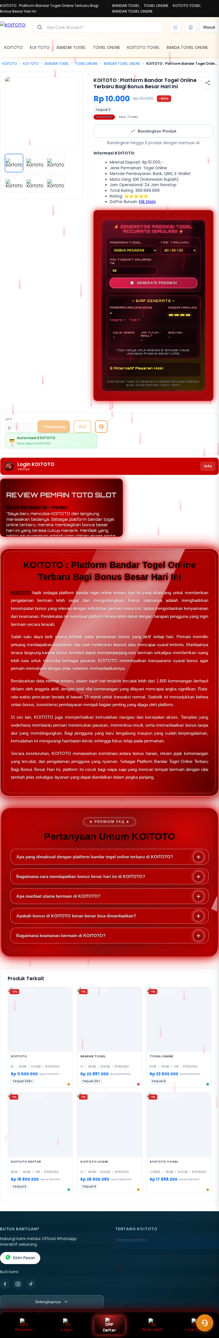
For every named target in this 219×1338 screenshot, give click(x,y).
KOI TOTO (40, 47)
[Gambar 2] (35, 163)
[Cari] (39, 27)
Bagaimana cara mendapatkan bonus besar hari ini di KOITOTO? (80, 876)
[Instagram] (18, 1284)
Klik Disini (147, 201)
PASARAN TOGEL (126, 242)
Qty (8, 419)
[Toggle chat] (204, 1322)
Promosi (24, 1329)
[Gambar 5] (35, 184)
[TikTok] (31, 1284)
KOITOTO (13, 47)
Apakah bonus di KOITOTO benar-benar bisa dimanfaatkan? (76, 915)
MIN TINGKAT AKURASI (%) (130, 261)
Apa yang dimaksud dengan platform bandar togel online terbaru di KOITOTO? (94, 856)
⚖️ (190, 27)
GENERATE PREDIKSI (153, 283)
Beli (82, 426)
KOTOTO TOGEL (187, 5)
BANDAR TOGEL (125, 5)
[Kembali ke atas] (206, 1309)
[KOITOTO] (12, 27)
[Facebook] (5, 1284)
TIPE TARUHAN (174, 242)
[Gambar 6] (55, 184)
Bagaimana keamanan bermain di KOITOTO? (61, 935)
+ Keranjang (53, 426)
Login (66, 1329)
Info (208, 466)
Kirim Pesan (24, 1258)
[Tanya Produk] (101, 426)
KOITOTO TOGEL (143, 47)
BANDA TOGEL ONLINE (187, 47)
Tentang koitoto (131, 1240)
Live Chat (195, 1329)
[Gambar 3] (55, 163)
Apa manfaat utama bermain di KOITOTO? (58, 896)
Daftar (110, 1330)
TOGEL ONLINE (156, 5)
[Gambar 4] (14, 184)
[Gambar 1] (14, 163)
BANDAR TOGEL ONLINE (132, 11)
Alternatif (152, 1329)
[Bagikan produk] (207, 83)
